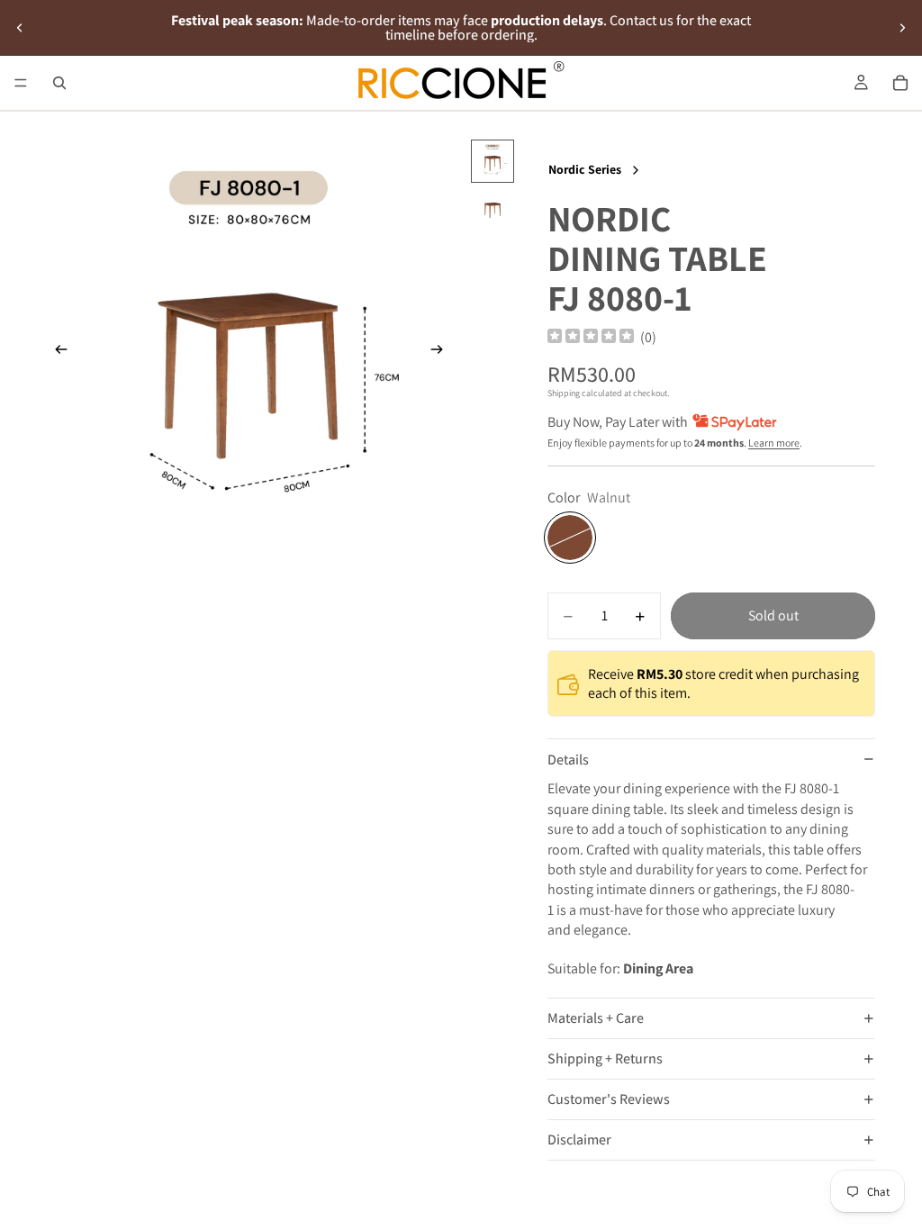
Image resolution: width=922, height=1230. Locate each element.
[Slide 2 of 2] (492, 208)
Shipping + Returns (605, 1058)
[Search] (59, 83)
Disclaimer (579, 1139)
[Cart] (900, 83)
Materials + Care (595, 1017)
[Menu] (20, 83)
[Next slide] (902, 28)
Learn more (774, 442)
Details (568, 759)
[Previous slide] (20, 28)
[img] (590, 337)
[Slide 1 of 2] (492, 161)
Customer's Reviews (608, 1099)
